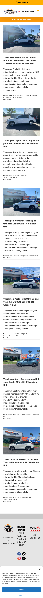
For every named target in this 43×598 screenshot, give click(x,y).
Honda (29, 414)
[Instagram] (19, 558)
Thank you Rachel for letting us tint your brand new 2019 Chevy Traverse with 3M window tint (19, 60)
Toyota (5, 499)
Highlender (27, 497)
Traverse (34, 95)
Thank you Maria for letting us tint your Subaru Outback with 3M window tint (21, 302)
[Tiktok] (24, 554)
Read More (6, 99)
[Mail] (24, 558)
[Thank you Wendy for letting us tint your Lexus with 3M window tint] (21, 202)
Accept (21, 590)
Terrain (5, 177)
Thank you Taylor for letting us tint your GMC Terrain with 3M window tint (21, 143)
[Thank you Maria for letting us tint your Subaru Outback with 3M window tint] (21, 280)
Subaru (5, 336)
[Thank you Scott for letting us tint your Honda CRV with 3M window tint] (21, 360)
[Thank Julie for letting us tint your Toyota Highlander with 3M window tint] (21, 441)
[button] (40, 569)
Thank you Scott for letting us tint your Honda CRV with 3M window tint (21, 382)
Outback (26, 334)
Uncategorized (7, 97)
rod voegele (8, 95)
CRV (25, 414)
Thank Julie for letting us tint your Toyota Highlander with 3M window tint (21, 462)
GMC (26, 175)
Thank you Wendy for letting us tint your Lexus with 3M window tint (19, 224)
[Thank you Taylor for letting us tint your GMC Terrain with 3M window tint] (21, 122)
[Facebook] (19, 554)
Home (20, 595)
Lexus (26, 256)
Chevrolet (28, 95)
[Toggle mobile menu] (38, 10)
